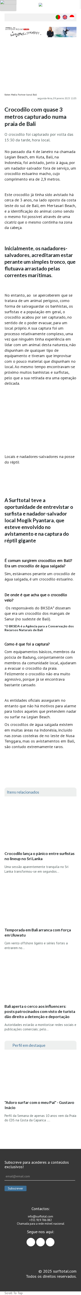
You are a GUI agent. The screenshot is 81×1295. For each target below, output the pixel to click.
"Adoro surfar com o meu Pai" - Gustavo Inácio (39, 1105)
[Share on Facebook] (73, 53)
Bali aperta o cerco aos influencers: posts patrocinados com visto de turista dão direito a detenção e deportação (39, 1011)
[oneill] (40, 32)
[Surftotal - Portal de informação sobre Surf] (40, 4)
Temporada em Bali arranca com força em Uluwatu (37, 932)
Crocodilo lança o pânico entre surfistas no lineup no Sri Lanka (39, 856)
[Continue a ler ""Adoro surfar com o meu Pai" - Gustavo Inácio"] (38, 1076)
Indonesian (72, 17)
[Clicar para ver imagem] (40, 68)
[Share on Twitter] (73, 61)
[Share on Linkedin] (73, 70)
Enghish (65, 17)
